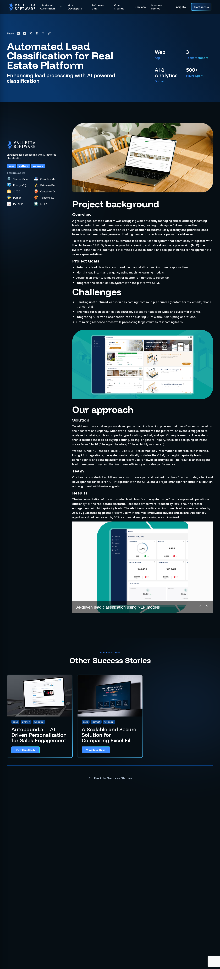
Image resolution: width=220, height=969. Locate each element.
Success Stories (156, 7)
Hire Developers (75, 7)
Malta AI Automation (47, 7)
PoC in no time (97, 7)
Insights (180, 6)
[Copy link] (49, 33)
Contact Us (201, 7)
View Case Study (25, 749)
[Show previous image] (200, 606)
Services (140, 6)
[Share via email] (43, 33)
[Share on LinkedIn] (18, 33)
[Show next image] (207, 606)
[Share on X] (30, 33)
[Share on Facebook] (24, 33)
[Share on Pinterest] (37, 33)
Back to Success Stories (113, 778)
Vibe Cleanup (119, 7)
